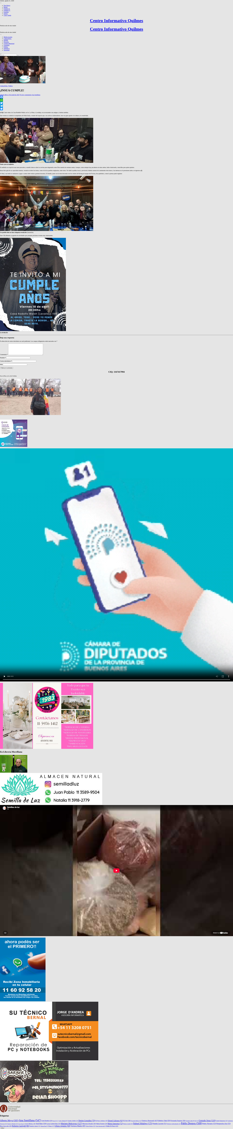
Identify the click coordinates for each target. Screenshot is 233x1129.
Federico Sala (163, 1121)
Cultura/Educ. (8, 38)
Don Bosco (7, 5)
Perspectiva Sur (223, 1124)
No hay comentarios (25, 95)
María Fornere (101, 1123)
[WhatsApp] (116, 100)
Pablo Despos (191, 1123)
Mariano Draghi (89, 1124)
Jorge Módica (30, 1123)
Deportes (6, 42)
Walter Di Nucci (112, 1126)
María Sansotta (115, 1124)
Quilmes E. (7, 9)
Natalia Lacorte (160, 1124)
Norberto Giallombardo (174, 1123)
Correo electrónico (6, 361)
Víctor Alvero (90, 1126)
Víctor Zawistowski (101, 1126)
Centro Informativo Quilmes (116, 20)
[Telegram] (116, 105)
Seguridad (6, 50)
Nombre (3, 357)
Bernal (5, 7)
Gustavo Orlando (12, 1123)
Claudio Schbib (73, 1120)
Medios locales (8, 37)
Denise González (86, 1120)
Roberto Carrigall (20, 1126)
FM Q (196, 1120)
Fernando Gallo (190, 1120)
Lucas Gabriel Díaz (53, 1124)
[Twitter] (116, 103)
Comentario (4, 354)
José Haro (41, 1124)
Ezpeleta (6, 12)
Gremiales (6, 45)
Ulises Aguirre (62, 1126)
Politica (6, 47)
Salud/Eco (7, 48)
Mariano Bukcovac (71, 1123)
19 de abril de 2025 (14, 95)
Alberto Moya (4, 95)
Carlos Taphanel (63, 1120)
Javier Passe (21, 1123)
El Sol (127, 1121)
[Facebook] (116, 97)
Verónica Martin (78, 1126)
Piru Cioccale (6, 1126)
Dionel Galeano (115, 1121)
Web (1, 364)
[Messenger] (116, 108)
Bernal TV (55, 1120)
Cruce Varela (7, 15)
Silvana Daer (44, 1126)
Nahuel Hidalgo (142, 1123)
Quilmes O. (7, 10)
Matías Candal (128, 1123)
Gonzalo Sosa (207, 1120)
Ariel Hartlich (47, 1121)
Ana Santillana (36, 95)
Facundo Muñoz (136, 1120)
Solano (6, 13)
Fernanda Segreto (178, 1121)
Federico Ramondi (149, 1121)
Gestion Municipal (9, 43)
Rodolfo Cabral (35, 1126)
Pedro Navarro (209, 1124)
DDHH (6, 40)
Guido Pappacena (221, 1120)
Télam (51, 1126)
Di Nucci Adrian (101, 1120)
